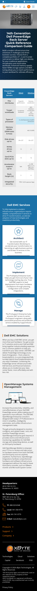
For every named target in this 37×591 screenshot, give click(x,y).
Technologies (7, 556)
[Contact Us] (16, 6)
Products (6, 527)
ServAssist (20, 560)
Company (7, 535)
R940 (21, 93)
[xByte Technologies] (7, 6)
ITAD (31, 560)
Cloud (20, 556)
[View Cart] (20, 6)
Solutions (31, 556)
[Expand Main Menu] (33, 6)
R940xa (31, 93)
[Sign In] (24, 6)
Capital (7, 560)
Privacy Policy (7, 587)
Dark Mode (30, 2)
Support (6, 531)
